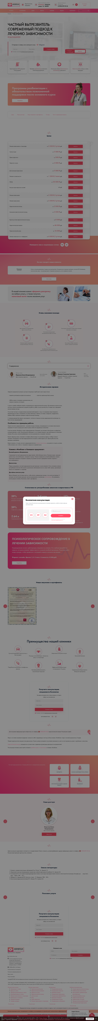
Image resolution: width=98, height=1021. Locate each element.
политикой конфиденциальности (57, 520)
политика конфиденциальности (46, 1019)
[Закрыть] (96, 1019)
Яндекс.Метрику (43, 1018)
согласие (20, 1019)
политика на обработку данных (31, 1019)
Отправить (60, 515)
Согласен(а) (90, 1018)
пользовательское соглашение (62, 1019)
